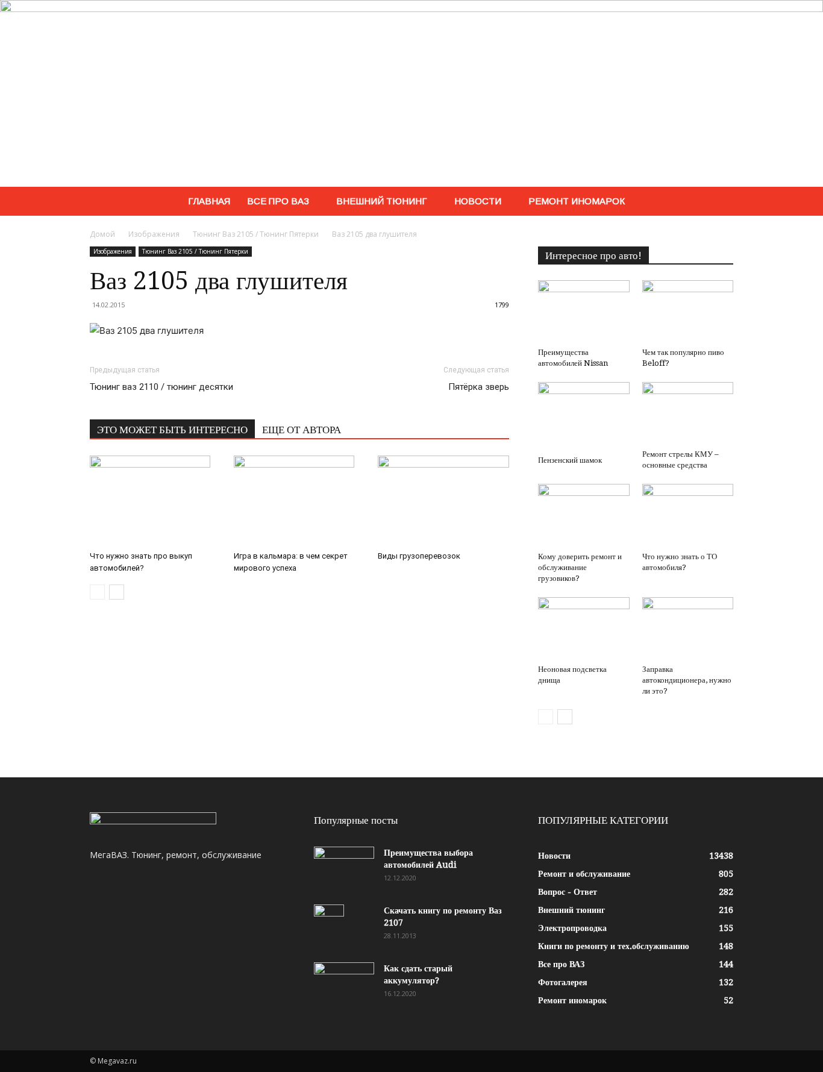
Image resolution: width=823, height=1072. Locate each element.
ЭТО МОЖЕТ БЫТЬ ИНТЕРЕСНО (172, 430)
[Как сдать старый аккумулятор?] (344, 983)
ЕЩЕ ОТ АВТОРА (301, 430)
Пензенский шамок (570, 460)
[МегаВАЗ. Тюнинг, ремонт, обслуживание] (411, 93)
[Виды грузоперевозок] (443, 501)
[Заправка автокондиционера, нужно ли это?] (688, 628)
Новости (477, 201)
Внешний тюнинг (381, 201)
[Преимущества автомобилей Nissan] (584, 311)
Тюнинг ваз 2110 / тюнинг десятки (161, 386)
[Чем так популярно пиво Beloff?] (688, 311)
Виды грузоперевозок (419, 555)
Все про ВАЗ (278, 201)
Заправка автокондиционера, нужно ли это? (686, 680)
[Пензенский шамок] (584, 416)
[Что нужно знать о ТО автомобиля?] (688, 515)
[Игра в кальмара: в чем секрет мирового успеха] (299, 501)
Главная (209, 201)
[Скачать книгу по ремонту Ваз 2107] (329, 925)
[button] (718, 202)
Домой (102, 234)
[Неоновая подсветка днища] (584, 628)
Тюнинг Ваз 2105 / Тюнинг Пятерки (256, 234)
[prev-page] (97, 592)
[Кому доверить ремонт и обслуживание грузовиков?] (584, 515)
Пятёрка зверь (478, 386)
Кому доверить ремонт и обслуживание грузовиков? (580, 567)
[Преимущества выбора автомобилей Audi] (344, 868)
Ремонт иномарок (576, 201)
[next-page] (116, 592)
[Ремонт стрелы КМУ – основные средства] (688, 413)
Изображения (154, 234)
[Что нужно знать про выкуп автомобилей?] (155, 501)
